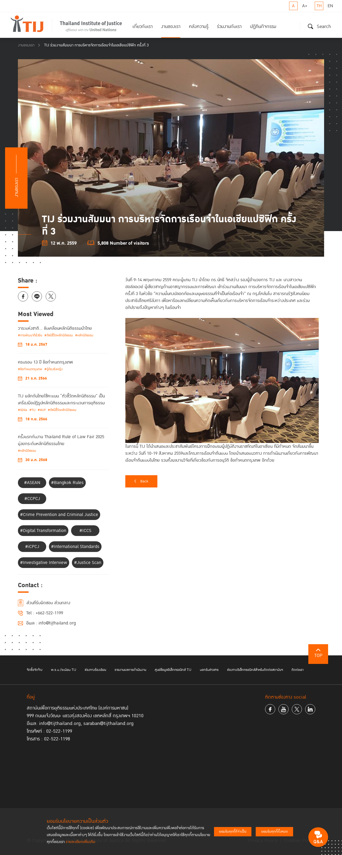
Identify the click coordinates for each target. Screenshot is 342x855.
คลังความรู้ (198, 26)
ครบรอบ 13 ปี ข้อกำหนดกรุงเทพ (45, 362)
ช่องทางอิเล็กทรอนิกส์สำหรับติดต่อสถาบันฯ (255, 669)
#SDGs (22, 410)
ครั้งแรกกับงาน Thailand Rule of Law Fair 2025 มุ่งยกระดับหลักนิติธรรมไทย (61, 440)
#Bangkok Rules (67, 482)
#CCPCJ (32, 498)
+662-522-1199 (49, 613)
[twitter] (297, 709)
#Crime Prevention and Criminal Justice (59, 514)
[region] (224, 369)
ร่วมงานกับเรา (229, 26)
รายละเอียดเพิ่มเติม (80, 842)
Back (144, 481)
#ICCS (85, 530)
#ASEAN (32, 482)
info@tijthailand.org (57, 623)
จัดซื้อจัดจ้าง (34, 669)
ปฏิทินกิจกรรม (263, 26)
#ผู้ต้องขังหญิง (53, 369)
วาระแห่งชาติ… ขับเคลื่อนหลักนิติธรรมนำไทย (55, 328)
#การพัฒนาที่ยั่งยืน (30, 335)
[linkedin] (310, 709)
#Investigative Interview (43, 562)
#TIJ (32, 410)
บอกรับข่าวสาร (209, 669)
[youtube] (283, 709)
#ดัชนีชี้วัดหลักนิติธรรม (58, 335)
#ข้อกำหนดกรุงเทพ (30, 369)
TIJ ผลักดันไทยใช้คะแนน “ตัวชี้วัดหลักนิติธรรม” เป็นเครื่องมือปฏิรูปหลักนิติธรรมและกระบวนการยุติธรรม (61, 399)
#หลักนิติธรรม (84, 335)
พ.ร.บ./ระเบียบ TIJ (63, 669)
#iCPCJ (32, 546)
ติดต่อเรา (298, 669)
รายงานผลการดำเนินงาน (130, 669)
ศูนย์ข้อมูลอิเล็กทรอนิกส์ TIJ (173, 669)
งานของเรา (170, 26)
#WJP (42, 410)
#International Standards (75, 546)
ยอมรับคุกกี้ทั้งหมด (274, 831)
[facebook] (270, 709)
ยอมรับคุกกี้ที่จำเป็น (232, 831)
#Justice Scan (87, 562)
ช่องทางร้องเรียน (95, 669)
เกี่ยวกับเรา (143, 26)
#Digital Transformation (43, 530)
